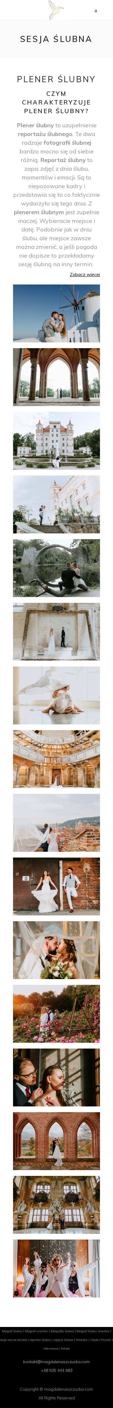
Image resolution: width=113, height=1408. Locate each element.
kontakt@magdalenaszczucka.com (56, 1361)
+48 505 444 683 (56, 1370)
